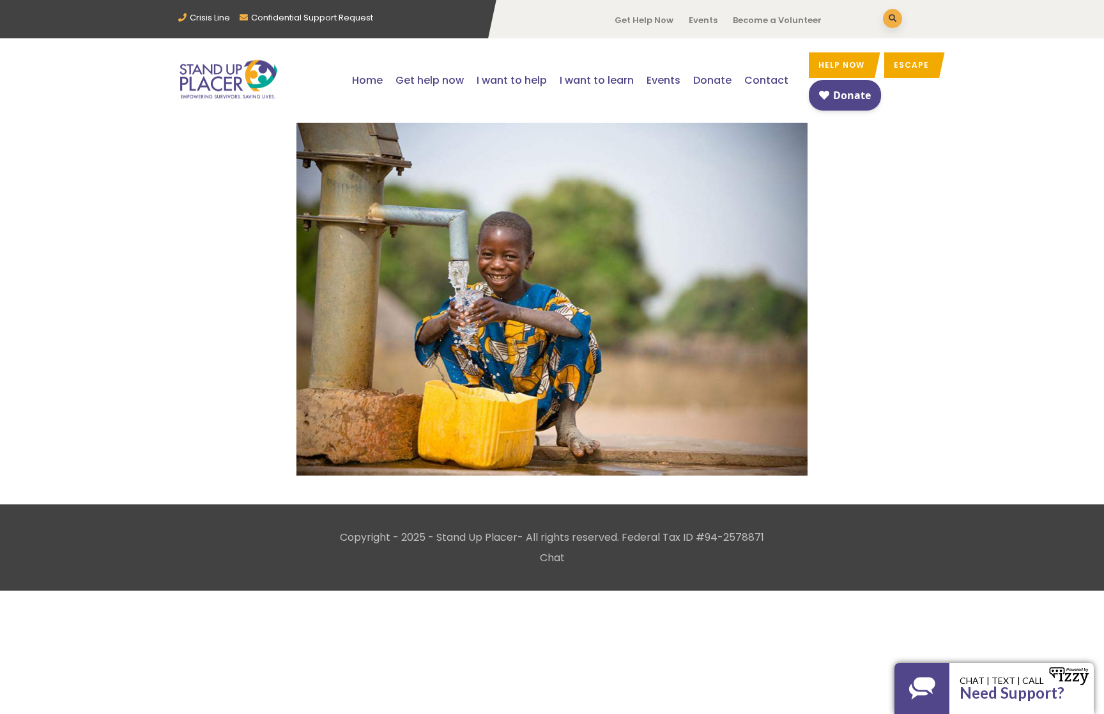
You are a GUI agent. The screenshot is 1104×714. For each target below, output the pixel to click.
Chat (552, 557)
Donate (712, 80)
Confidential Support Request (312, 18)
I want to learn (597, 80)
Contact (766, 80)
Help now (841, 64)
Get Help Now (644, 20)
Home (367, 80)
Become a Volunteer (777, 20)
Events (703, 20)
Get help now (429, 80)
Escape (911, 64)
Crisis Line (210, 18)
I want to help (512, 80)
